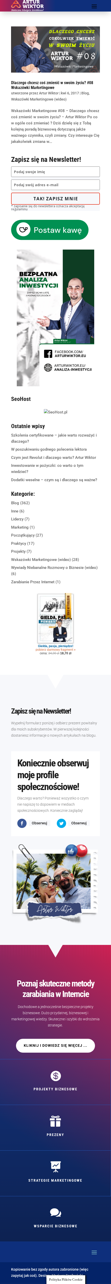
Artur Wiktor (49, 93)
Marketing (20, 527)
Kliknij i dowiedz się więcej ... (55, 1045)
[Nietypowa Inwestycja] (55, 385)
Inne (14, 511)
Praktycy (18, 543)
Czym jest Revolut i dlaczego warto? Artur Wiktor (53, 457)
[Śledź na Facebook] (22, 823)
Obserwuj (39, 823)
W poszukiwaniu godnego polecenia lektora (49, 449)
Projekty (18, 551)
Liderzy (17, 519)
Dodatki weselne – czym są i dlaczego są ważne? (54, 480)
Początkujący (23, 535)
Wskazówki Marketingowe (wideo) (39, 99)
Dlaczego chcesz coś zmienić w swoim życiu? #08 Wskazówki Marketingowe (52, 85)
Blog (85, 93)
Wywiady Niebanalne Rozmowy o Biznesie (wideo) (54, 567)
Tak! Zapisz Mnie (55, 199)
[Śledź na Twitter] (61, 823)
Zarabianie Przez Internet (32, 582)
